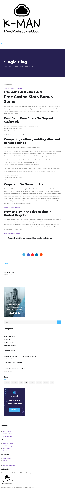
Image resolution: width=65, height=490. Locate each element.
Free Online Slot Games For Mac (14, 369)
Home (5, 66)
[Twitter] (23, 254)
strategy (46, 382)
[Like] (60, 248)
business (7, 382)
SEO (21, 382)
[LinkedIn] (36, 254)
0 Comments (19, 88)
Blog (10, 66)
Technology (8, 342)
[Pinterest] (32, 254)
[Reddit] (41, 254)
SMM (26, 382)
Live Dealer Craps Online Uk (13, 362)
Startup (7, 339)
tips (52, 382)
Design (6, 334)
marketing (14, 382)
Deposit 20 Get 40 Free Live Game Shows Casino (20, 356)
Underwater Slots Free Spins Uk (13, 233)
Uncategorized (9, 345)
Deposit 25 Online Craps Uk (12, 207)
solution (32, 382)
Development (8, 337)
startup (39, 382)
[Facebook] (28, 254)
